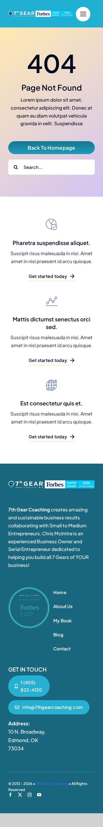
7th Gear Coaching (52, 783)
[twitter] (20, 795)
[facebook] (10, 795)
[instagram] (29, 795)
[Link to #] (83, 14)
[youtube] (39, 795)
